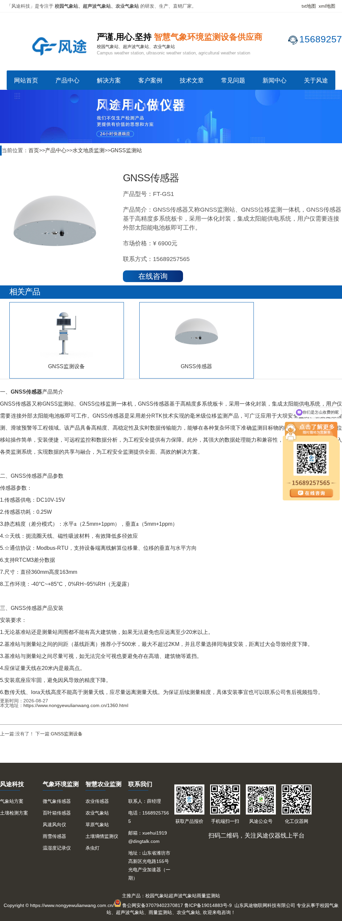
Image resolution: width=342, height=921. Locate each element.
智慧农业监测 (104, 784)
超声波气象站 (183, 895)
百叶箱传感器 (57, 813)
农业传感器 (97, 801)
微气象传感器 (57, 801)
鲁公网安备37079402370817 (152, 905)
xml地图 (327, 6)
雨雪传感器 (54, 836)
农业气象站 (97, 813)
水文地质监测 (88, 150)
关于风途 (316, 80)
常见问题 (233, 80)
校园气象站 (157, 895)
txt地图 (309, 6)
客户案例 (150, 80)
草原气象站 (97, 824)
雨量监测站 (208, 895)
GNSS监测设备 (66, 733)
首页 (33, 150)
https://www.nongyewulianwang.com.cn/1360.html (75, 705)
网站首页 (26, 80)
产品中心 (67, 80)
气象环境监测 (61, 784)
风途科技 (12, 784)
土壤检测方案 (14, 813)
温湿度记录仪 (57, 848)
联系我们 (140, 784)
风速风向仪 (54, 824)
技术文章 (192, 80)
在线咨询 (153, 276)
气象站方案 (11, 801)
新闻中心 (275, 80)
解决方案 (109, 80)
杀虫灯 (93, 848)
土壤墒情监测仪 (102, 836)
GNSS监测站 (126, 150)
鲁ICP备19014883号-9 (208, 905)
